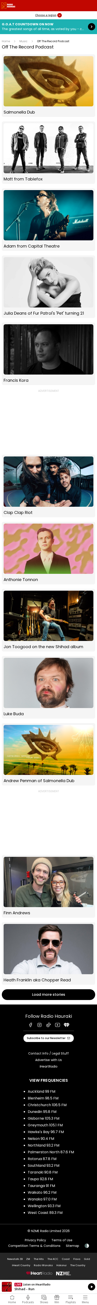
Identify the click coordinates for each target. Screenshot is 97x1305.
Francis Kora (48, 353)
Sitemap (72, 1246)
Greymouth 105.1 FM (45, 1125)
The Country (77, 1265)
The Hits (39, 1259)
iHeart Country (21, 1265)
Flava (76, 1259)
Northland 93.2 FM (43, 1145)
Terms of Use (61, 1240)
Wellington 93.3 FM (44, 1205)
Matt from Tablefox (48, 152)
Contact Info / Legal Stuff (48, 1053)
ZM (28, 1259)
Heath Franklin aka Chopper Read (48, 953)
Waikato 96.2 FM (42, 1192)
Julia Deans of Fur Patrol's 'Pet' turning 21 (48, 286)
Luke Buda (48, 687)
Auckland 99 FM (41, 1091)
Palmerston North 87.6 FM (51, 1152)
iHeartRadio (49, 1066)
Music (23, 41)
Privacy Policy (35, 1240)
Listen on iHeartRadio (48, 1287)
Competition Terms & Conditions (34, 1246)
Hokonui (61, 1265)
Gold (87, 1259)
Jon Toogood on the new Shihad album (48, 620)
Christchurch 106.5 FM (47, 1105)
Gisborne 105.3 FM (43, 1118)
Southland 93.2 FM (43, 1165)
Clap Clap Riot (48, 486)
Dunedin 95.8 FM (42, 1111)
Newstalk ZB (15, 1259)
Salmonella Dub (48, 85)
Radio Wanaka (43, 1265)
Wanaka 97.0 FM (42, 1199)
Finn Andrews (48, 886)
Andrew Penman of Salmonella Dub (48, 754)
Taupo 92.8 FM (40, 1179)
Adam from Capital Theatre (48, 219)
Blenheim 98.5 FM (43, 1098)
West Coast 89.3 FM (45, 1212)
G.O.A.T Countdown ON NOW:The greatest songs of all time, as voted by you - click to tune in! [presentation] (48, 26)
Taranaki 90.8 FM (43, 1172)
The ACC (52, 1259)
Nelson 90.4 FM (41, 1138)
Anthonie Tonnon (48, 553)
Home (6, 41)
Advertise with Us (48, 1060)
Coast (66, 1259)
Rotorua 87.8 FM (42, 1158)
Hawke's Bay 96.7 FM (46, 1131)
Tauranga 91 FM (41, 1185)
